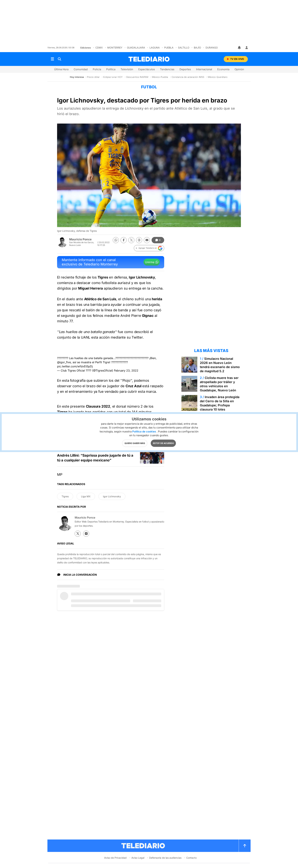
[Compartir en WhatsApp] (116, 240)
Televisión (127, 69)
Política (110, 69)
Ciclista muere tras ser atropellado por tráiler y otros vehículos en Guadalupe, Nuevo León (219, 384)
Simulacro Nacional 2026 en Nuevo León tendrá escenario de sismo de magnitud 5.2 (220, 365)
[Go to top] (245, 845)
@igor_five (64, 362)
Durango (212, 47)
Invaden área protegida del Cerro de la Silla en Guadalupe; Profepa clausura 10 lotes (219, 403)
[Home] (149, 59)
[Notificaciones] (239, 47)
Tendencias (167, 69)
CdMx (99, 47)
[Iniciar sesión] (246, 47)
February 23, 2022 (126, 370)
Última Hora (61, 69)
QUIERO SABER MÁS (135, 443)
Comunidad (81, 69)
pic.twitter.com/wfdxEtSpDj (75, 366)
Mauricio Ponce (80, 239)
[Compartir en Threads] (139, 240)
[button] (149, 248)
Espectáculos (146, 69)
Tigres (65, 496)
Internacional (204, 69)
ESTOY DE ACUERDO (163, 443)
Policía (97, 69)
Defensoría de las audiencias (165, 857)
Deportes (185, 69)
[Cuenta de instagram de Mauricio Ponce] (86, 534)
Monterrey (114, 47)
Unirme (149, 262)
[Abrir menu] (52, 59)
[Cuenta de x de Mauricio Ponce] (78, 534)
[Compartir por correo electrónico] (147, 240)
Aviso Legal (137, 857)
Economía (223, 69)
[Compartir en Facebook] (124, 240)
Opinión (239, 69)
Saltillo (183, 47)
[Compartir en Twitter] (131, 240)
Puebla (168, 47)
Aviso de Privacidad (115, 857)
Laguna (155, 47)
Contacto (191, 857)
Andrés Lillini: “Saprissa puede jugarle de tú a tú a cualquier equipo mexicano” (95, 457)
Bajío (197, 47)
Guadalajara (136, 47)
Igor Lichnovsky (112, 496)
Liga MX (86, 496)
